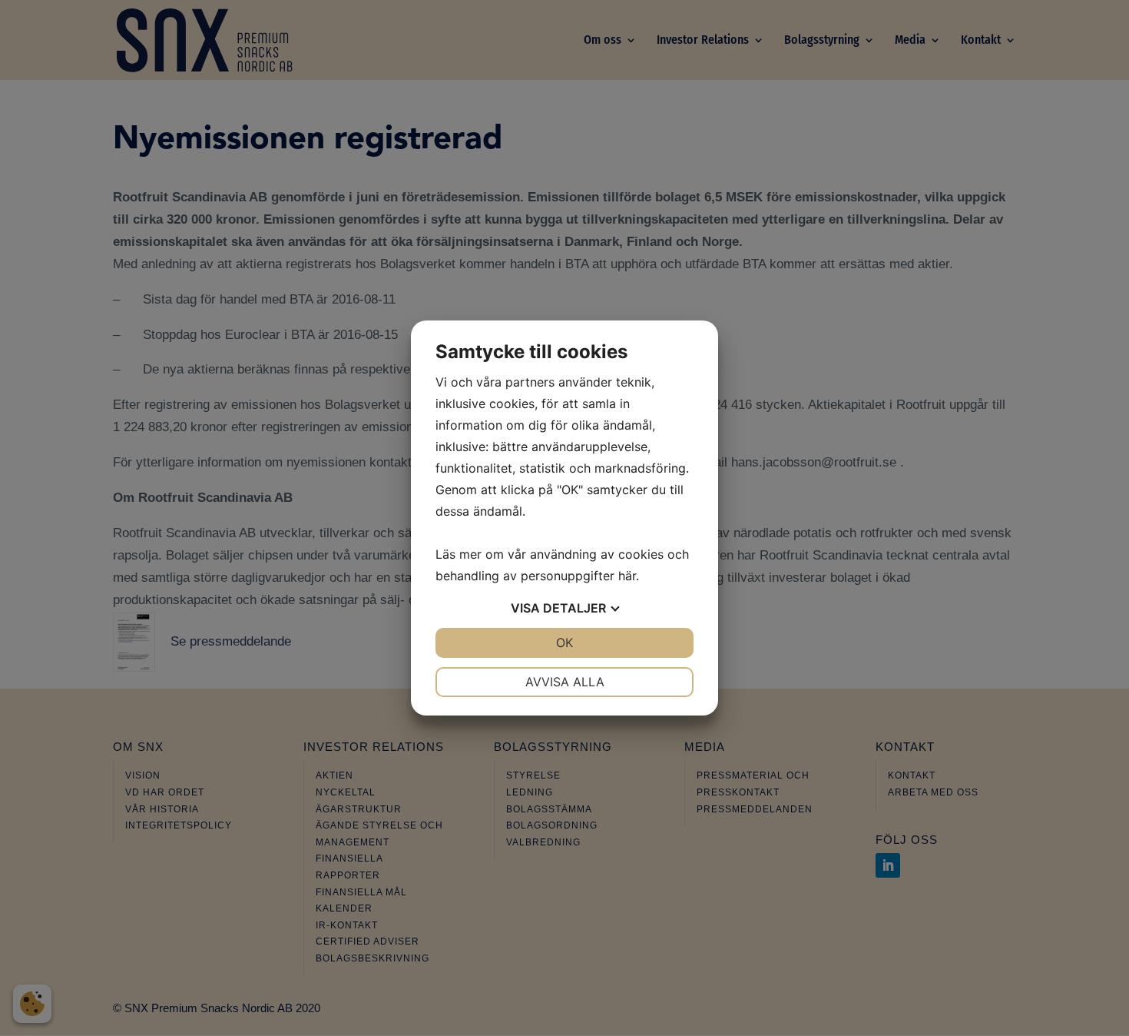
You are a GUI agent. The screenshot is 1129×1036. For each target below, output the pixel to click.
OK (564, 642)
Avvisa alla (564, 681)
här (627, 575)
